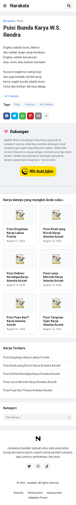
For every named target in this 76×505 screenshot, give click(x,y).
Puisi (20, 20)
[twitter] (29, 466)
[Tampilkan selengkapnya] (46, 115)
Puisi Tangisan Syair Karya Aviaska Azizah (53, 321)
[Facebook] (6, 115)
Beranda (8, 20)
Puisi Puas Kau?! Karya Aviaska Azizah (18, 321)
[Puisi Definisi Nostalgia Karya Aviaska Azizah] (19, 259)
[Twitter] (14, 115)
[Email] (38, 115)
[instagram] (38, 466)
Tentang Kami (35, 492)
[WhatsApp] (22, 115)
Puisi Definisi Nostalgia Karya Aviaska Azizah (17, 277)
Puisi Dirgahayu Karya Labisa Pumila (17, 232)
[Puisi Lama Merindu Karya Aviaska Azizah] (56, 259)
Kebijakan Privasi (38, 497)
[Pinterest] (30, 115)
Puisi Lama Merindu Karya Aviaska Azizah (53, 277)
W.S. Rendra (12, 96)
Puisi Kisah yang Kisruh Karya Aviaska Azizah (54, 232)
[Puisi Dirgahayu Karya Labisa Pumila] (19, 215)
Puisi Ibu (29, 104)
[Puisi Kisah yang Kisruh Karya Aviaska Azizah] (56, 215)
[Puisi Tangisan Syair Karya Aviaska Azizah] (56, 303)
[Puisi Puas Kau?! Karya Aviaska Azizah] (19, 303)
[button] (5, 5)
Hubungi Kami (54, 492)
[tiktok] (47, 466)
